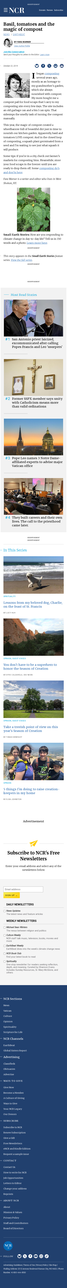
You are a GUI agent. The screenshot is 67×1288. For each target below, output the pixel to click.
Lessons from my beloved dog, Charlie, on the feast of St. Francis (32, 604)
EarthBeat (19, 34)
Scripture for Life (12, 1032)
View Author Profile (22, 46)
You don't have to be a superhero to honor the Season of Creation (30, 666)
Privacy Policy (11, 1217)
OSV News (28, 675)
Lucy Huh (10, 613)
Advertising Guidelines (12, 1265)
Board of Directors (13, 1228)
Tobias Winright (14, 737)
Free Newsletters (12, 1143)
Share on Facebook (43, 66)
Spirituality (9, 596)
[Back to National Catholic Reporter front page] (17, 10)
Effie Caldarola (14, 675)
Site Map (52, 1265)
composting (52, 73)
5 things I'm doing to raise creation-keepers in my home (31, 791)
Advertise (8, 1074)
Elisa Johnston (13, 799)
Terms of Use (29, 1265)
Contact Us (9, 1167)
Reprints (8, 1194)
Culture (7, 1016)
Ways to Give (10, 1103)
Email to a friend (55, 66)
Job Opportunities (13, 1178)
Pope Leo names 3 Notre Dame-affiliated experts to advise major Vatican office (37, 462)
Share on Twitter (49, 66)
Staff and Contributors (15, 1223)
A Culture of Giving (14, 1098)
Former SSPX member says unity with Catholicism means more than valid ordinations (37, 402)
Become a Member (13, 1092)
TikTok (47, 1256)
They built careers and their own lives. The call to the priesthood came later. (37, 521)
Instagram (41, 1256)
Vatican (7, 1010)
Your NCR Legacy (12, 1109)
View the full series (21, 260)
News (6, 34)
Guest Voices (19, 658)
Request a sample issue (16, 1154)
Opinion (7, 658)
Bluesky (19, 1256)
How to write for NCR (15, 1172)
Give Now (8, 1087)
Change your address (15, 1188)
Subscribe (58, 10)
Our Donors (10, 1114)
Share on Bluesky (37, 66)
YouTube (36, 1256)
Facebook (30, 1256)
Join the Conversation (13, 52)
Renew (50, 10)
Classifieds (9, 1063)
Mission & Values (12, 1212)
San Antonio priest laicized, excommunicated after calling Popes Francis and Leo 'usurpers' (37, 343)
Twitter (25, 1256)
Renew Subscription (14, 1132)
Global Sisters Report (15, 1050)
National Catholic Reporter (8, 1246)
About (6, 1207)
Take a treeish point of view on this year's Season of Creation (30, 729)
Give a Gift (9, 1138)
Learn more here (37, 242)
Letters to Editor (12, 1183)
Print (62, 66)
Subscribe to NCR (12, 1127)
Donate (42, 10)
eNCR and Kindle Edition (17, 1148)
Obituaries (9, 1069)
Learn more (44, 54)
